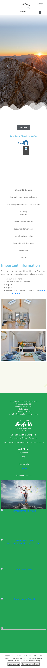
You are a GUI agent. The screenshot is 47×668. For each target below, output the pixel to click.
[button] (40, 3)
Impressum (23, 452)
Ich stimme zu (13, 664)
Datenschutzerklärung (30, 664)
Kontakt (23, 468)
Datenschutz (23, 464)
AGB (23, 457)
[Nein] (44, 660)
